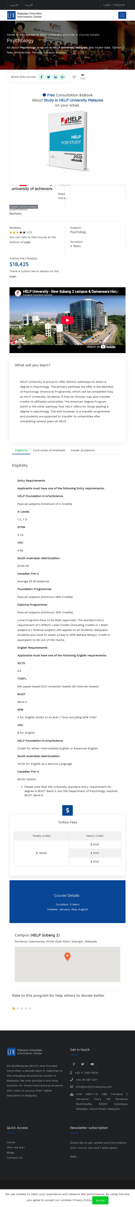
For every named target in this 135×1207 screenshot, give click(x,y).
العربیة (29, 4)
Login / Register (114, 4)
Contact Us (14, 1157)
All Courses (27, 34)
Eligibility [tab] (21, 450)
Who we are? (16, 1147)
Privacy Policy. (82, 1200)
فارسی (14, 4)
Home (11, 34)
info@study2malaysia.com (94, 1086)
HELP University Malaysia (57, 34)
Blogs (10, 1152)
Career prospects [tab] (82, 450)
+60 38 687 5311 (87, 1079)
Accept (100, 1200)
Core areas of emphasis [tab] (49, 450)
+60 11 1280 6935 (86, 1072)
